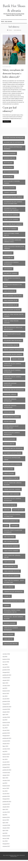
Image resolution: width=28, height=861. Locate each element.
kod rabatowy (7, 66)
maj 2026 (5, 656)
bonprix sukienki (10, 153)
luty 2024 (5, 727)
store (6, 525)
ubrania (6, 605)
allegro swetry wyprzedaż (13, 142)
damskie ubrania (9, 192)
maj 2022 (5, 783)
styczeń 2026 (6, 667)
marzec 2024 (6, 725)
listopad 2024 (6, 704)
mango (6, 359)
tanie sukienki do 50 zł (11, 571)
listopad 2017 (6, 843)
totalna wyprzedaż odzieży (13, 601)
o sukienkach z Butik (11, 478)
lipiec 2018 (5, 830)
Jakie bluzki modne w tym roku (13, 285)
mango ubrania (17, 359)
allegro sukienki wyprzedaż (14, 137)
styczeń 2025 (6, 698)
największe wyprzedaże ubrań (12, 458)
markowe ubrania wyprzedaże (10, 406)
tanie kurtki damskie (11, 550)
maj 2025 (5, 688)
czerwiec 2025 (6, 685)
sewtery (7, 509)
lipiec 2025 (5, 683)
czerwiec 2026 (6, 654)
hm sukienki (8, 268)
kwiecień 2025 (6, 691)
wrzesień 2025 (6, 677)
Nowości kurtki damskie (12, 464)
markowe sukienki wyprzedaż (10, 384)
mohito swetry (9, 443)
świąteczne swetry (10, 643)
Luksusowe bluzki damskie (13, 354)
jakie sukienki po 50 (10, 305)
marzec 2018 (6, 838)
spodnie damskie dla (11, 521)
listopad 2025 (6, 672)
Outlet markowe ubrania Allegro (12, 483)
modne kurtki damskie (11, 416)
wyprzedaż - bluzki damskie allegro (13, 617)
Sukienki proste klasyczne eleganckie (13, 531)
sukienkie (14, 525)
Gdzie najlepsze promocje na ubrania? (14, 247)
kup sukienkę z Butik (11, 345)
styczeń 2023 (6, 762)
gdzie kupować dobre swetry (11, 234)
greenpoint (8, 253)
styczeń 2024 (6, 730)
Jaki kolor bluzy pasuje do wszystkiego (13, 328)
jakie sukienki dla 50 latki (13, 295)
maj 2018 (5, 833)
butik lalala (8, 167)
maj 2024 (5, 719)
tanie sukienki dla (10, 566)
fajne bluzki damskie (11, 214)
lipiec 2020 (5, 822)
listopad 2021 (6, 799)
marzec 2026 (6, 661)
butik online (8, 176)
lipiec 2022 (5, 777)
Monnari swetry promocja (13, 448)
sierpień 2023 (6, 743)
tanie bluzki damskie (11, 546)
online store (8, 469)
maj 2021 (5, 814)
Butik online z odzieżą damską (12, 182)
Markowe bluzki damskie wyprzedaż (12, 364)
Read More (6, 121)
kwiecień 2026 (6, 659)
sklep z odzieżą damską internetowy (12, 515)
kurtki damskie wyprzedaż (13, 349)
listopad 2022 (6, 767)
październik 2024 (7, 706)
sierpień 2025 (6, 680)
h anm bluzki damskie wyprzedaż (11, 263)
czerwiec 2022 (6, 780)
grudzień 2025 (6, 669)
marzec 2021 (6, 820)
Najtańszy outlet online (12, 453)
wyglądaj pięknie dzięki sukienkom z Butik (12, 611)
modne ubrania (9, 421)
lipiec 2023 (5, 746)
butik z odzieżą (9, 187)
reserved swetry (10, 505)
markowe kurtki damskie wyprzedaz (12, 377)
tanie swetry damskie (11, 575)
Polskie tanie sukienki (11, 494)
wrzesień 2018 (6, 825)
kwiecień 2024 (6, 722)
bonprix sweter (9, 158)
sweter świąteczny (10, 541)
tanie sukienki (9, 561)
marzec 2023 (6, 756)
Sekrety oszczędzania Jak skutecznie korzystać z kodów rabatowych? (13, 73)
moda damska (8, 412)
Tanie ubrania (8, 587)
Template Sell (13, 856)
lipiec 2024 (5, 714)
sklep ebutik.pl (18, 509)
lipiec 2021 (5, 809)
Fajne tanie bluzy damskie (13, 224)
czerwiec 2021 (6, 812)
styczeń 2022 (6, 793)
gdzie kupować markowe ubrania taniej (12, 240)
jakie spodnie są (9, 291)
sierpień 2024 (6, 712)
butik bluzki (8, 162)
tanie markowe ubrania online (12, 556)
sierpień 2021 (6, 806)
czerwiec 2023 (6, 748)
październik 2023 (7, 738)
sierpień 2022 (6, 775)
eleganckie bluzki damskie (13, 197)
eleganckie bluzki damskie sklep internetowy (13, 202)
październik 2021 (7, 801)
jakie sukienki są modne (12, 309)
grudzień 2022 (6, 764)
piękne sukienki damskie (12, 489)
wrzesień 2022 (6, 772)
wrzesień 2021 (6, 804)
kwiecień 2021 (6, 817)
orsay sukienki (9, 473)
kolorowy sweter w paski (13, 340)
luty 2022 (5, 791)
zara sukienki (8, 634)
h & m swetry (8, 257)
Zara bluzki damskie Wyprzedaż (11, 628)
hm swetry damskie (10, 273)
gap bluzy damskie (10, 228)
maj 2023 (5, 751)
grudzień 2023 (6, 733)
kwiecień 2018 (6, 835)
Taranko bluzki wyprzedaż (13, 591)
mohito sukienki (9, 439)
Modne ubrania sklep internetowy (11, 427)
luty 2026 (5, 664)
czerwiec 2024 (6, 717)
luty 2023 (5, 759)
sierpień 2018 (6, 828)
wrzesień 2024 (6, 709)
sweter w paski (9, 536)
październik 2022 (7, 770)
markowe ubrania (10, 394)
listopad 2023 (6, 735)
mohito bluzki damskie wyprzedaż (12, 433)
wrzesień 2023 (6, 741)
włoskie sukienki (10, 623)
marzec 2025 (6, 693)
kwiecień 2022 (6, 785)
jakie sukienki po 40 (10, 300)
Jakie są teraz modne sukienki (11, 321)
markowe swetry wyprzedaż (14, 389)
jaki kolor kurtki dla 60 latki (12, 334)
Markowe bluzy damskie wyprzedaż (12, 371)
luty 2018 (5, 841)
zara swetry (8, 639)
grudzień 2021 (6, 796)
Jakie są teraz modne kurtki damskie (13, 315)
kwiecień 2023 (6, 754)
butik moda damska (10, 172)
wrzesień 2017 (6, 846)
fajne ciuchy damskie (11, 219)
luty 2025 (5, 696)
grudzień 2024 (6, 701)
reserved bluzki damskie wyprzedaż (12, 499)
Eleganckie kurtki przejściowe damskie (11, 209)
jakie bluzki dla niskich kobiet (12, 279)
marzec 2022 (6, 788)
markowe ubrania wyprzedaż (10, 400)
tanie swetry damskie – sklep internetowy (14, 581)
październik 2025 (7, 675)
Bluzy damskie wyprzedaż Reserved (13, 147)
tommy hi (7, 596)
